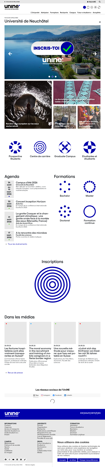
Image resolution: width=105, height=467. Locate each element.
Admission (45, 12)
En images (8, 452)
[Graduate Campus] (65, 148)
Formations (54, 12)
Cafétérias (8, 451)
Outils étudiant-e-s (11, 433)
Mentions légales (30, 464)
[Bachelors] (65, 188)
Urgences (8, 427)
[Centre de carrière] (40, 148)
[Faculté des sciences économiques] (99, 7)
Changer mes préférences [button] (89, 460)
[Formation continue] (89, 212)
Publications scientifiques (46, 431)
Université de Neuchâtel (13, 1)
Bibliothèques (9, 443)
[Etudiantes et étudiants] (89, 148)
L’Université (35, 12)
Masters (73, 431)
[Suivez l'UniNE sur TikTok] (24, 459)
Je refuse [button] (72, 460)
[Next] (95, 54)
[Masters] (89, 188)
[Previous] (10, 54)
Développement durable (46, 434)
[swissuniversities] (90, 413)
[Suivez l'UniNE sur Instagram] (9, 459)
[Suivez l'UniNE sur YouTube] (13, 459)
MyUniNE (92, 2)
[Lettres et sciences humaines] (88, 7)
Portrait (40, 425)
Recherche (64, 12)
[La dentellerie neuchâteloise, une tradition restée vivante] (77, 92)
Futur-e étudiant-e (84, 12)
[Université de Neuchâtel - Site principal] (12, 414)
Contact (8, 425)
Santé (7, 449)
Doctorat (73, 433)
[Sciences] (91, 7)
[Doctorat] (65, 212)
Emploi (7, 434)
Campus (73, 12)
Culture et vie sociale (12, 445)
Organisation (42, 427)
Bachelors (73, 429)
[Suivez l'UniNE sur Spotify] (21, 459)
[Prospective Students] (15, 148)
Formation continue (77, 434)
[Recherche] (99, 2)
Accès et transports (12, 429)
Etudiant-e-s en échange (52, 281)
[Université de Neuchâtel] (12, 7)
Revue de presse (15, 373)
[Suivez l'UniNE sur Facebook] (5, 459)
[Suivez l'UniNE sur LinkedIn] (17, 459)
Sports (7, 447)
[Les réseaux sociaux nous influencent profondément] (89, 117)
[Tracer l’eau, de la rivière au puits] (64, 117)
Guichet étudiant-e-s (12, 431)
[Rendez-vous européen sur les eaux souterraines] (28, 105)
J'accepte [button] (62, 460)
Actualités (96, 12)
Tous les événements (17, 244)
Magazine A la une (44, 433)
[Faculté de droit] (95, 7)
